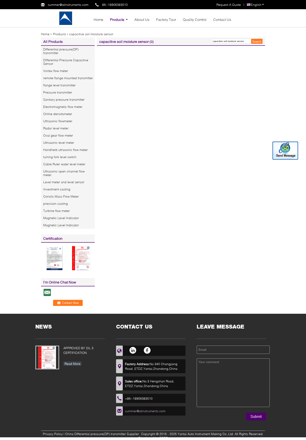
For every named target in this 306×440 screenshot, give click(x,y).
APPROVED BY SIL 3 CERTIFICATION (78, 350)
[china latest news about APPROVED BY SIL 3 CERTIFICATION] (47, 357)
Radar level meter (56, 128)
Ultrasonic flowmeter (57, 121)
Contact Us (222, 19)
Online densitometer (57, 114)
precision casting (55, 203)
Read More (72, 364)
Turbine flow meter (56, 211)
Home (98, 19)
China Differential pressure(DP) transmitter (95, 434)
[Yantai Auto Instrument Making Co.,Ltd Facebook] (147, 350)
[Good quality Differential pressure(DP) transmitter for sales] (54, 258)
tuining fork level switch (59, 157)
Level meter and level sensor (63, 182)
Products (117, 19)
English (256, 5)
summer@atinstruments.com (68, 5)
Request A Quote (228, 5)
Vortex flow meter (55, 71)
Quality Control (195, 19)
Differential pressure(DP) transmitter (61, 51)
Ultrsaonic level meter (58, 142)
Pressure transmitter (57, 92)
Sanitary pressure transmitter (64, 99)
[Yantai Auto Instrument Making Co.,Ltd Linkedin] (133, 350)
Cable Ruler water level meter (64, 164)
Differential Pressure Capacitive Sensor (65, 61)
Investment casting (56, 189)
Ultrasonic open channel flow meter (64, 173)
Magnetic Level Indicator (61, 218)
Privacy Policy (53, 434)
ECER (163, 438)
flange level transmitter (59, 85)
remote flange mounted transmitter (68, 78)
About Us (141, 19)
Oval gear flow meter (58, 135)
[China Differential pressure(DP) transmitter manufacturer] (65, 18)
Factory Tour (166, 19)
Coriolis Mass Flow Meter (61, 196)
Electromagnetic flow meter (62, 107)
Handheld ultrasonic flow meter (65, 150)
